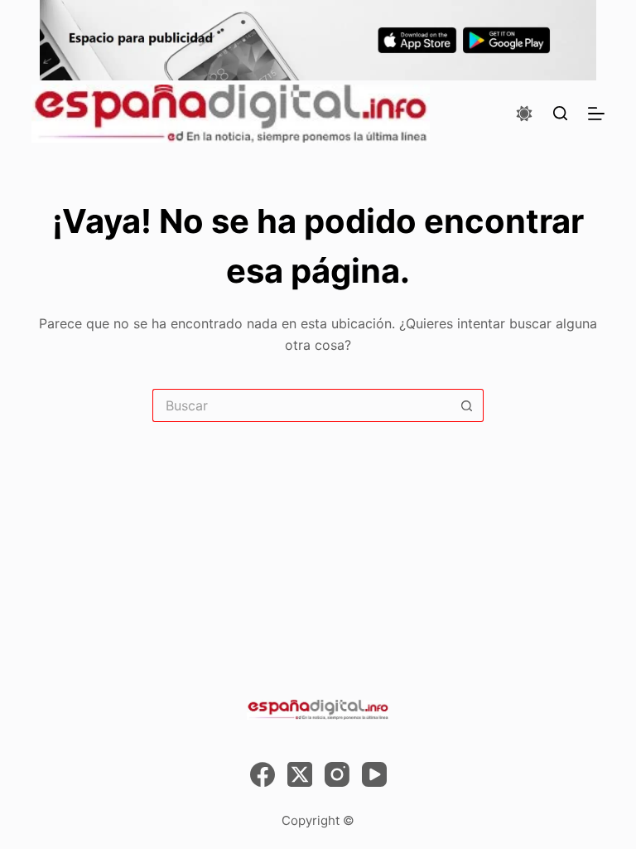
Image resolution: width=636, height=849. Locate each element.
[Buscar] (560, 113)
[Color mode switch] (524, 113)
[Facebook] (262, 774)
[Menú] (596, 113)
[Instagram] (337, 774)
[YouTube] (374, 774)
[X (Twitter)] (299, 774)
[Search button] (467, 405)
